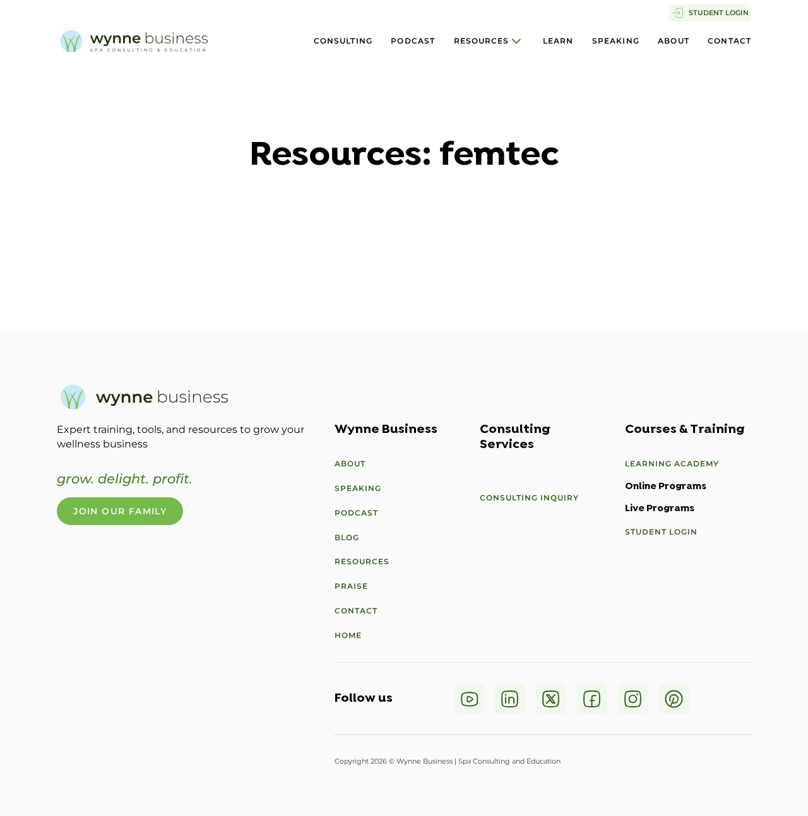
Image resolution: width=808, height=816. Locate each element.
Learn (558, 40)
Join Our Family (120, 511)
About (673, 40)
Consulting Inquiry (529, 497)
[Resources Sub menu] (516, 41)
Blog (347, 537)
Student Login (661, 531)
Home (348, 635)
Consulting (343, 40)
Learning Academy (672, 463)
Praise (351, 586)
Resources (481, 40)
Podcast (413, 40)
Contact (729, 40)
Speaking (615, 40)
